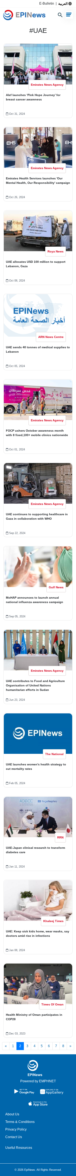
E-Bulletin (47, 3)
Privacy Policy (16, 1129)
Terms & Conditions (20, 1122)
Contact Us (13, 1137)
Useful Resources (18, 1147)
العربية (63, 3)
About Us (12, 1114)
